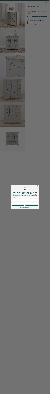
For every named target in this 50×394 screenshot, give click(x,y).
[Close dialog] (37, 186)
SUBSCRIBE (25, 205)
